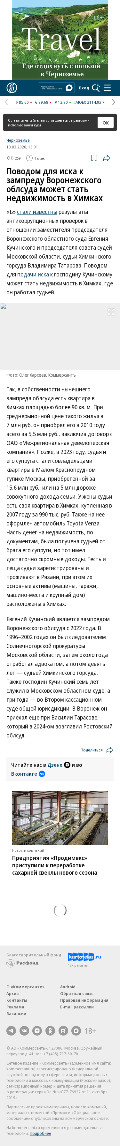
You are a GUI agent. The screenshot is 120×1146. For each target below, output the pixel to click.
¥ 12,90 (61, 102)
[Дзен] (37, 1031)
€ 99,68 (41, 102)
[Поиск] (96, 88)
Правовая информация (84, 1000)
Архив (12, 993)
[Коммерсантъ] (11, 87)
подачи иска (33, 274)
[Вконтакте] (24, 1031)
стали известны (37, 211)
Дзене (54, 765)
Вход (84, 88)
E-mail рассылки (77, 1007)
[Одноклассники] (50, 1031)
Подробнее (40, 1133)
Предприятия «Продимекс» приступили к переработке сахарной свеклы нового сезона (54, 865)
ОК (106, 122)
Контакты (16, 1000)
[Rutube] (63, 1031)
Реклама (15, 1007)
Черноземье (18, 140)
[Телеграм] (11, 1031)
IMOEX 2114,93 (87, 102)
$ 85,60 (22, 102)
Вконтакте (24, 774)
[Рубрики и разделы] (107, 88)
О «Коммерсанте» (25, 987)
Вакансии (16, 1013)
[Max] (76, 1031)
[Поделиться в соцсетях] (106, 158)
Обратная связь (76, 993)
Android (68, 987)
